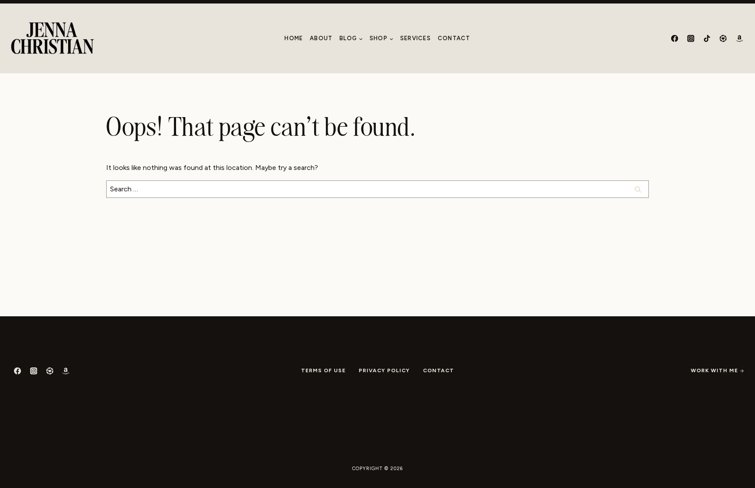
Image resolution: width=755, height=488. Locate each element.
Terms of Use (323, 370)
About (321, 38)
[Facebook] (675, 38)
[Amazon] (739, 38)
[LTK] (723, 38)
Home (293, 38)
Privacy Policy (384, 370)
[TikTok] (707, 38)
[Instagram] (691, 38)
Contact (454, 38)
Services (415, 38)
